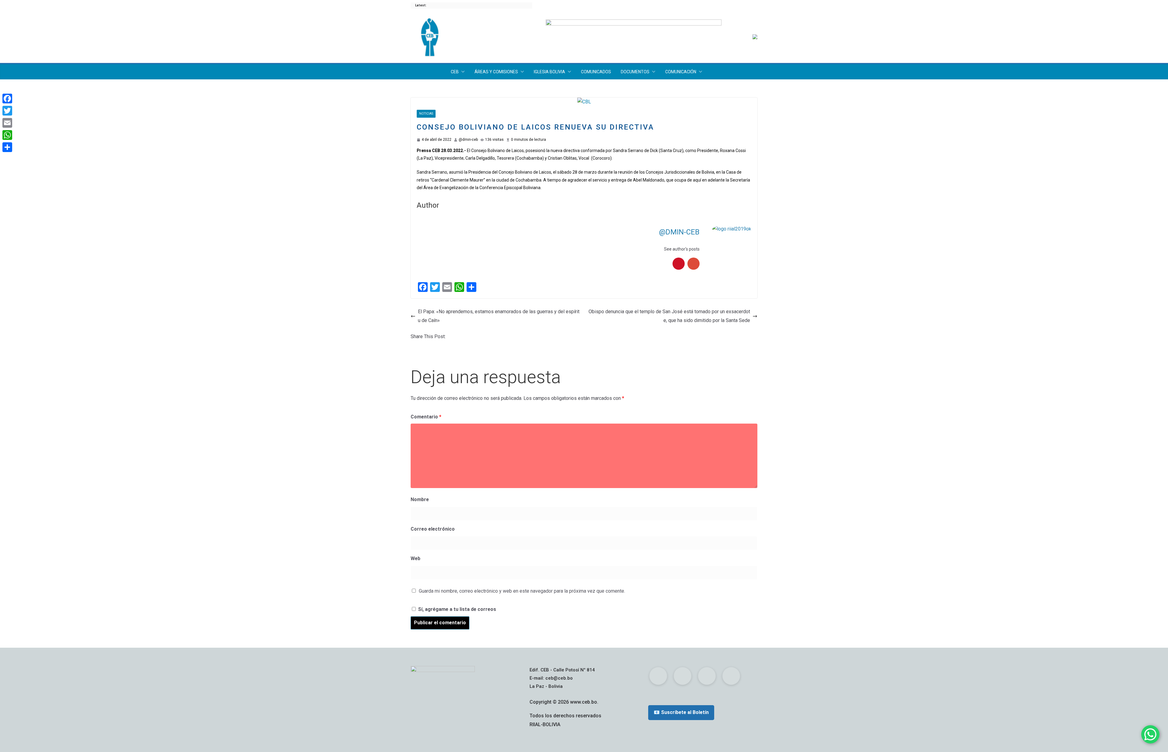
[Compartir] (7, 147)
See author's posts (682, 249)
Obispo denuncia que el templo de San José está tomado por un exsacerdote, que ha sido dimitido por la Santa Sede (669, 316)
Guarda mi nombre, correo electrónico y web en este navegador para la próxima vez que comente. (522, 591)
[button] (462, 72)
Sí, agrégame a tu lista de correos (456, 609)
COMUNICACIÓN (680, 71)
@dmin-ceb (468, 139)
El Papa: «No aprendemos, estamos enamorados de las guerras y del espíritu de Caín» (498, 316)
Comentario (426, 417)
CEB (455, 71)
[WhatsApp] (7, 135)
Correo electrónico (433, 529)
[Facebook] (7, 98)
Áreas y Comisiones (496, 71)
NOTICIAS (426, 113)
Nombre (420, 499)
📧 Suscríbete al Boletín (681, 712)
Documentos (635, 71)
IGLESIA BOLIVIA (549, 71)
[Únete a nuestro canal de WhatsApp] (1150, 734)
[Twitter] (7, 111)
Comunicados (596, 71)
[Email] (7, 123)
